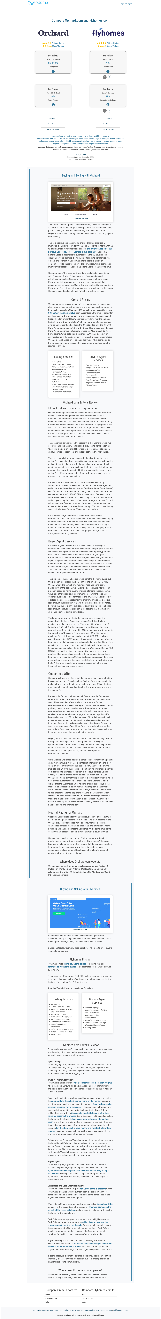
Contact (125, 1310)
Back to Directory (53, 129)
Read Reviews (53, 124)
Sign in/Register (127, 4)
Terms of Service (39, 1310)
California (117, 1310)
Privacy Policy (52, 1310)
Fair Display (64, 1310)
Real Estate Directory (104, 1310)
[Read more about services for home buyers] (53, 105)
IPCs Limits (74, 1310)
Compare (52, 118)
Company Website (81, 218)
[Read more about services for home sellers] (53, 72)
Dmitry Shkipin (80, 155)
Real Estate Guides (87, 1310)
